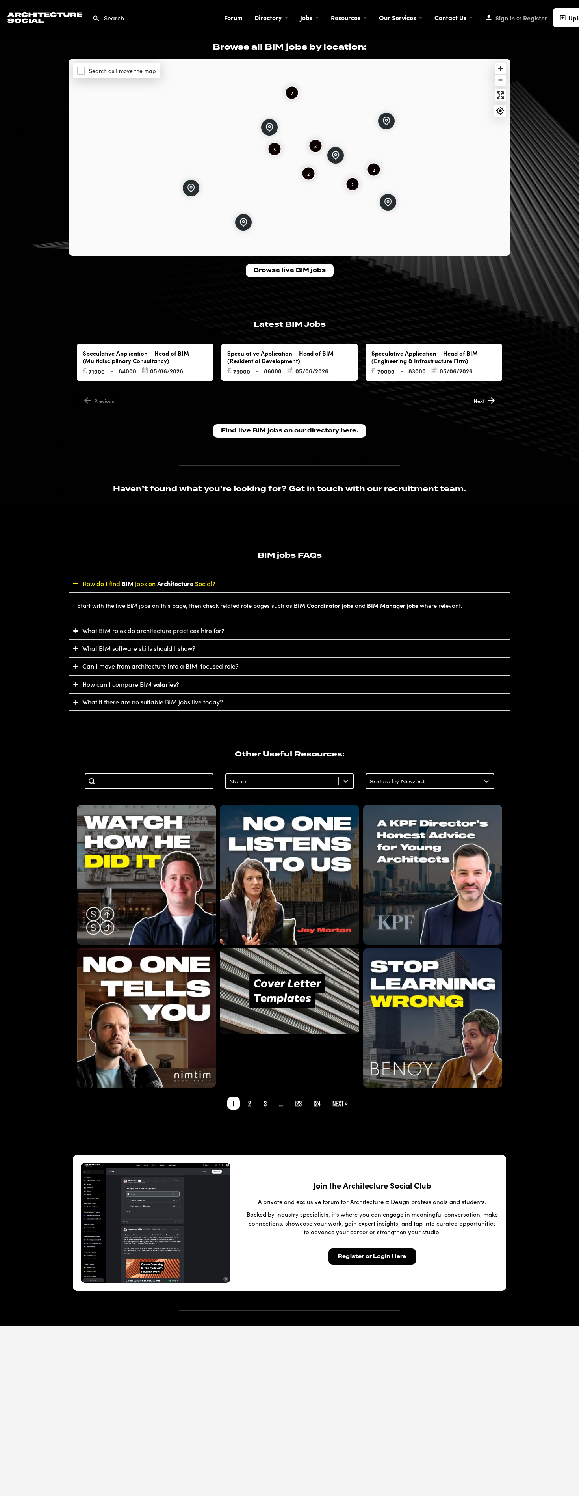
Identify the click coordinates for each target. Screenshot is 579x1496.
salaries (164, 684)
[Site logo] (46, 16)
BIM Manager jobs (392, 605)
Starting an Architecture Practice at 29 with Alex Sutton (146, 874)
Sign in (505, 17)
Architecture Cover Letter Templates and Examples (289, 991)
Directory (268, 17)
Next (479, 400)
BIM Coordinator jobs (323, 605)
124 (317, 1103)
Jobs (306, 17)
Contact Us (450, 17)
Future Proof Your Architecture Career (432, 1018)
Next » (339, 1103)
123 (298, 1103)
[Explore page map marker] (386, 121)
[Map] (289, 157)
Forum (233, 17)
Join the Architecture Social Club (372, 1185)
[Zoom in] (500, 68)
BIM (128, 583)
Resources (345, 17)
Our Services (397, 17)
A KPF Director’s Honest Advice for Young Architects (432, 874)
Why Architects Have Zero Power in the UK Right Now (289, 874)
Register (535, 17)
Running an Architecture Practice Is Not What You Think (146, 1018)
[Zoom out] (500, 80)
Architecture (175, 583)
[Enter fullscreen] (500, 95)
